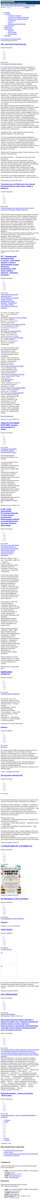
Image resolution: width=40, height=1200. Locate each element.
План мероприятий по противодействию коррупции (21, 1154)
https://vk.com (9, 379)
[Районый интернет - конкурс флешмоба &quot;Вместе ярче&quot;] (20, 1117)
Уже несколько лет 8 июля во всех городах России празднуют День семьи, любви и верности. (18, 186)
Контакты (7, 35)
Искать (27, 7)
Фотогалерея (12, 32)
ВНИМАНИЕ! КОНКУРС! (6, 673)
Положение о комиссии (11, 1155)
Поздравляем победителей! (12, 775)
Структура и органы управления (18, 17)
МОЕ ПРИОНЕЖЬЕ (9, 994)
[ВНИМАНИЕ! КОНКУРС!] (10, 694)
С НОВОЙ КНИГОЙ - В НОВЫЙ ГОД (16, 846)
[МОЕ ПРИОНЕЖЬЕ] (8, 1014)
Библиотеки (8, 27)
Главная (6, 12)
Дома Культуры (9, 25)
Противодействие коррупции (13, 1150)
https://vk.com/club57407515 (12, 331)
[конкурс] (4, 747)
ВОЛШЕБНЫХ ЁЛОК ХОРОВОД (14, 899)
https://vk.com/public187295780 (15, 324)
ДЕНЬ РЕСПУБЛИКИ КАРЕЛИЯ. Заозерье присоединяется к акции (10, 426)
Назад (6, 1122)
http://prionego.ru (14, 1177)
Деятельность (8, 29)
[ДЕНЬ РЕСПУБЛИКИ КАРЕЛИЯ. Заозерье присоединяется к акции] (10, 452)
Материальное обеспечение (17, 24)
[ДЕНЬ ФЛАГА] (6, 949)
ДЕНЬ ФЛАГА (6, 930)
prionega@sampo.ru (15, 1175)
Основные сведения (14, 15)
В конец (7, 1140)
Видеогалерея (12, 34)
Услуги (10, 22)
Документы (12, 20)
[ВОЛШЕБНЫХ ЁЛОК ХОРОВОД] (12, 918)
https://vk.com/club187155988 (14, 338)
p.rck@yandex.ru (14, 1194)
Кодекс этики (8, 1152)
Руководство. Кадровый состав (18, 19)
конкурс (4, 727)
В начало (7, 1120)
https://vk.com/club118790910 (18, 317)
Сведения (7, 14)
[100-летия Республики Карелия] (11, 64)
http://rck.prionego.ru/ (7, 416)
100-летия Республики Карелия (13, 44)
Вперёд (6, 1138)
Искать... (3, 7)
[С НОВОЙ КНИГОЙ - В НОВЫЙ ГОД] (11, 893)
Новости (11, 30)
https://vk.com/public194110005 (16, 388)
